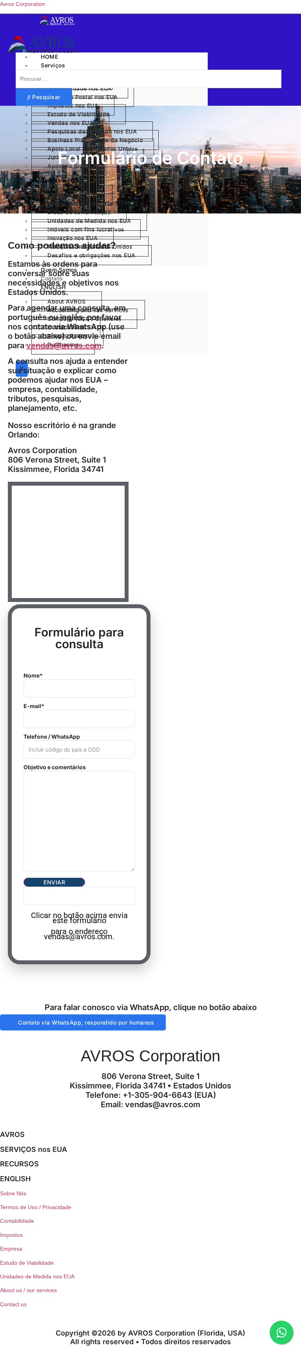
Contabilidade (17, 1221)
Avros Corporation (22, 4)
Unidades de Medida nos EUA (37, 1276)
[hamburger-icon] (198, 55)
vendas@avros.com (64, 345)
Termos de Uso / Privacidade (35, 1207)
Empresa (11, 1248)
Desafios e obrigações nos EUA (91, 255)
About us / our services (28, 1290)
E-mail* (34, 706)
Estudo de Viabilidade (27, 1263)
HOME (49, 56)
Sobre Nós (13, 1193)
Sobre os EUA (60, 180)
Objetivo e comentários (55, 767)
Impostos (11, 1235)
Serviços (53, 65)
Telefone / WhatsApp (52, 736)
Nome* (33, 675)
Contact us (13, 1304)
